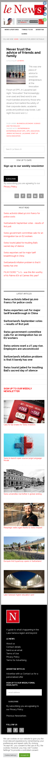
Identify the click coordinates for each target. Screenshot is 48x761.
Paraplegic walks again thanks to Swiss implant (23, 528)
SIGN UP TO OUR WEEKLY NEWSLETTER (18, 390)
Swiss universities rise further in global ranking (23, 494)
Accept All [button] (25, 755)
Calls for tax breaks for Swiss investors (19, 425)
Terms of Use (12, 653)
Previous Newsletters (16, 716)
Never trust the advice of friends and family (23, 52)
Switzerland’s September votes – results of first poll (23, 322)
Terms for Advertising (16, 660)
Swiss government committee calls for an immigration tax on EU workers (23, 334)
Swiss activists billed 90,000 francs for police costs (21, 301)
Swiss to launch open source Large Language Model (23, 459)
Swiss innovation (13, 136)
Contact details (13, 647)
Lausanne (26, 133)
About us (10, 643)
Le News (24, 10)
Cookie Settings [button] (10, 755)
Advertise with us (14, 673)
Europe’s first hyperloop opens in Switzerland (22, 561)
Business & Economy (25, 123)
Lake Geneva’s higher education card (19, 595)
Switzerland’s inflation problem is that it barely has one (23, 358)
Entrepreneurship (14, 131)
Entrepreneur (24, 128)
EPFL (24, 131)
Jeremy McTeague (13, 133)
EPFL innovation (33, 131)
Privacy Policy (10, 186)
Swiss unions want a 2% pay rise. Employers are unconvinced (23, 347)
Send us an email (14, 650)
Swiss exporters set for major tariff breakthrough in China (22, 312)
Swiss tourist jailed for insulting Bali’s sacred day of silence (23, 369)
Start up (34, 133)
